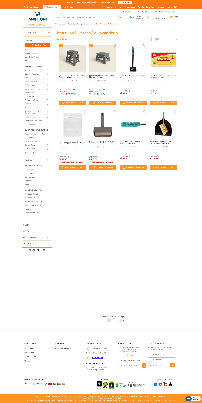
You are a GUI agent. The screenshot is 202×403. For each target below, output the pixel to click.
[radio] (153, 39)
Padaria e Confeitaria (33, 117)
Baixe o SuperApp (139, 17)
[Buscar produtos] (120, 17)
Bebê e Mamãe (31, 141)
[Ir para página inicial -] (37, 16)
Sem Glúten (29, 173)
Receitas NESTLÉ (31, 213)
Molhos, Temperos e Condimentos (33, 112)
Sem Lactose (30, 177)
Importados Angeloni (33, 57)
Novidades (29, 61)
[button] (167, 7)
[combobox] (88, 17)
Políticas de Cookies (75, 400)
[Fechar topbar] (134, 2)
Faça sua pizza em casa (34, 201)
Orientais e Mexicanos (33, 121)
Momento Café (30, 198)
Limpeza (28, 156)
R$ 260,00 (40, 250)
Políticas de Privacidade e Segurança (53, 400)
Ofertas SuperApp (39, 45)
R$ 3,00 (32, 250)
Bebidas (28, 78)
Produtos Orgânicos (32, 194)
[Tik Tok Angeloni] (170, 385)
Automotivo (29, 138)
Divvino (70, 7)
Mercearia (29, 107)
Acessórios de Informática (35, 134)
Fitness (27, 184)
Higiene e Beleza (31, 152)
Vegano (28, 181)
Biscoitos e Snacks (32, 81)
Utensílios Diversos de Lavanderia (105, 24)
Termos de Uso (112, 400)
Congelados (29, 96)
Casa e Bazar (30, 145)
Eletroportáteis (30, 149)
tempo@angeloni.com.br (137, 396)
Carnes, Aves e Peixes (33, 89)
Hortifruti (28, 104)
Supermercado (53, 7)
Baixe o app (125, 2)
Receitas (28, 209)
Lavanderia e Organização (78, 24)
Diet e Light (29, 169)
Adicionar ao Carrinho (74, 103)
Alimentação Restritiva (33, 205)
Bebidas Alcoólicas (32, 74)
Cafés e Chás (30, 85)
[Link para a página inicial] (57, 24)
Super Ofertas (30, 49)
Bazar (64, 24)
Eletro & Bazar (33, 7)
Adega (27, 70)
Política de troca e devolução (94, 400)
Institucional (97, 357)
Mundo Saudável (31, 53)
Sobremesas (30, 124)
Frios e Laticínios (31, 100)
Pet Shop (28, 160)
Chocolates (29, 93)
